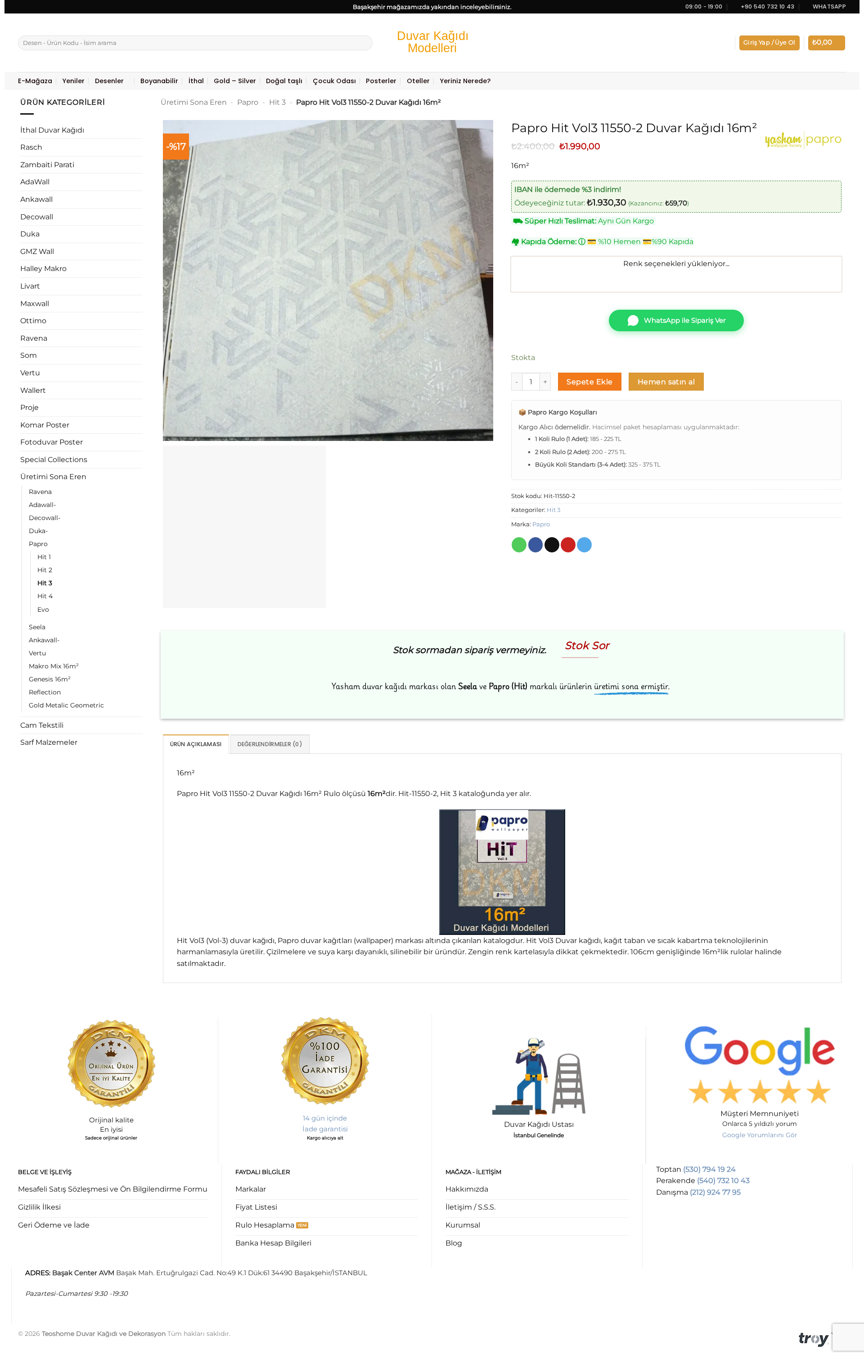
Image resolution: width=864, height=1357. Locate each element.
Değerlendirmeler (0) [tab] (270, 744)
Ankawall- (44, 640)
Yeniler (73, 80)
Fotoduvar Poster (51, 442)
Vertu (30, 373)
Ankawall (36, 199)
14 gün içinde (325, 1118)
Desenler (109, 80)
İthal (196, 80)
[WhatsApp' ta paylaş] (519, 544)
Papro (38, 544)
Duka (30, 234)
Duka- (38, 531)
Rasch (31, 147)
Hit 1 (44, 557)
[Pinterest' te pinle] (568, 544)
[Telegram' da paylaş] (584, 544)
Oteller (418, 80)
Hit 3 (44, 583)
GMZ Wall (37, 251)
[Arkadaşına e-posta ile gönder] (551, 544)
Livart (30, 286)
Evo (43, 609)
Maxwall (34, 303)
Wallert (33, 390)
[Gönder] (364, 43)
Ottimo (33, 320)
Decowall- (44, 518)
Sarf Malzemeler (48, 742)
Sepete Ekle (589, 382)
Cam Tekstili (41, 725)
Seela (37, 627)
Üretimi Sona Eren (53, 476)
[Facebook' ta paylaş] (535, 544)
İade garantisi (325, 1129)
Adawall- (42, 505)
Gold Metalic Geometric (66, 705)
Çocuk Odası (334, 80)
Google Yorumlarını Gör (759, 1135)
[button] (769, 43)
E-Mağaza (35, 80)
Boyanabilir (159, 80)
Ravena (33, 338)
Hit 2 (44, 570)
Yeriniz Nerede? (465, 80)
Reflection (45, 692)
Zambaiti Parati (47, 164)
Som (28, 355)
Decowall (36, 217)
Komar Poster (44, 425)
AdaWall (35, 182)
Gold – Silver (235, 80)
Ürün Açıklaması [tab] (196, 744)
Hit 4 (45, 596)
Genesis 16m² (50, 679)
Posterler (381, 80)
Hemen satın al (666, 382)
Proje (29, 407)
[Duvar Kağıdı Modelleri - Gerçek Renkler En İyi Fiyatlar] (432, 43)
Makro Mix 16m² (54, 666)
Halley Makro (43, 268)
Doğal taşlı (284, 80)
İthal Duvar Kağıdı (52, 130)
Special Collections (53, 459)
